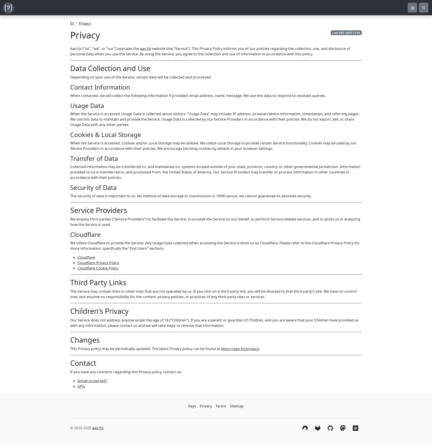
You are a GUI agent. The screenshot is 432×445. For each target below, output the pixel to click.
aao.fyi (145, 48)
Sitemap (237, 406)
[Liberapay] (355, 427)
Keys (192, 406)
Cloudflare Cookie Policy (98, 268)
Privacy (85, 23)
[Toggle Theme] (412, 8)
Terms (221, 406)
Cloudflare (86, 257)
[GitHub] (330, 427)
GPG (81, 386)
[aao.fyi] (72, 23)
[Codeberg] (305, 427)
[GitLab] (317, 427)
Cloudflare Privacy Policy (98, 262)
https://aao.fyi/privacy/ (240, 348)
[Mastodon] (343, 427)
